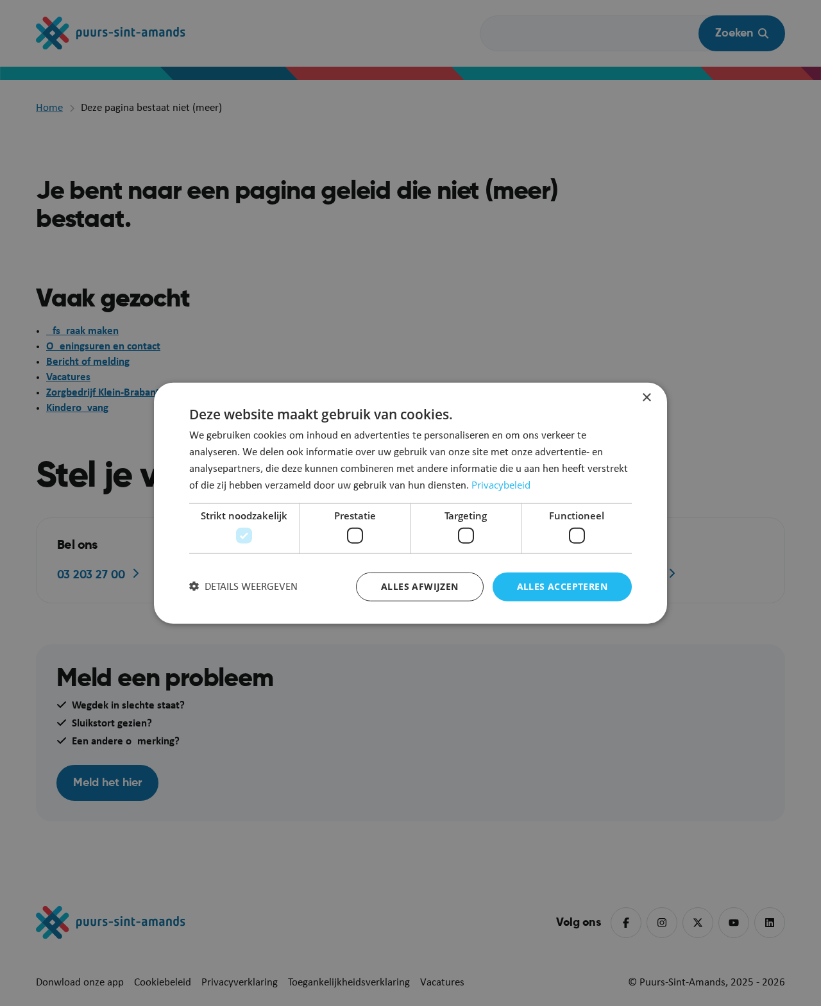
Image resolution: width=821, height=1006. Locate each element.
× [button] (646, 397)
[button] (243, 587)
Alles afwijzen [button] (420, 586)
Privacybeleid (500, 484)
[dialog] (410, 503)
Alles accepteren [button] (562, 586)
